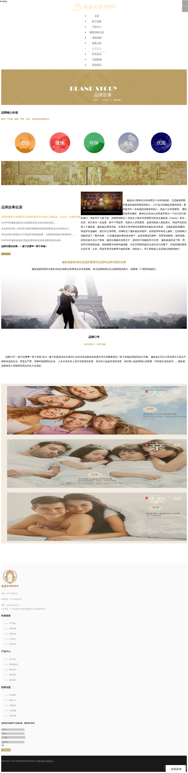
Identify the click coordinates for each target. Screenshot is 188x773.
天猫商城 (97, 59)
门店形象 (12, 711)
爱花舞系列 (13, 664)
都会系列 (12, 670)
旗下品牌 (97, 21)
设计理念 (12, 659)
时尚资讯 (97, 54)
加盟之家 (97, 43)
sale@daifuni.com (12, 605)
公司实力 (97, 48)
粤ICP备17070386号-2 (45, 761)
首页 (97, 16)
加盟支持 (12, 705)
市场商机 (12, 695)
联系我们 (97, 65)
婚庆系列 (12, 680)
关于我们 (12, 623)
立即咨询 (6, 750)
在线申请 (12, 716)
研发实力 (12, 700)
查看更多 (6, 254)
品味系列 (12, 675)
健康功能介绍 (97, 32)
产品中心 (97, 26)
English (184, 8)
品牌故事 (117, 100)
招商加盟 (97, 37)
